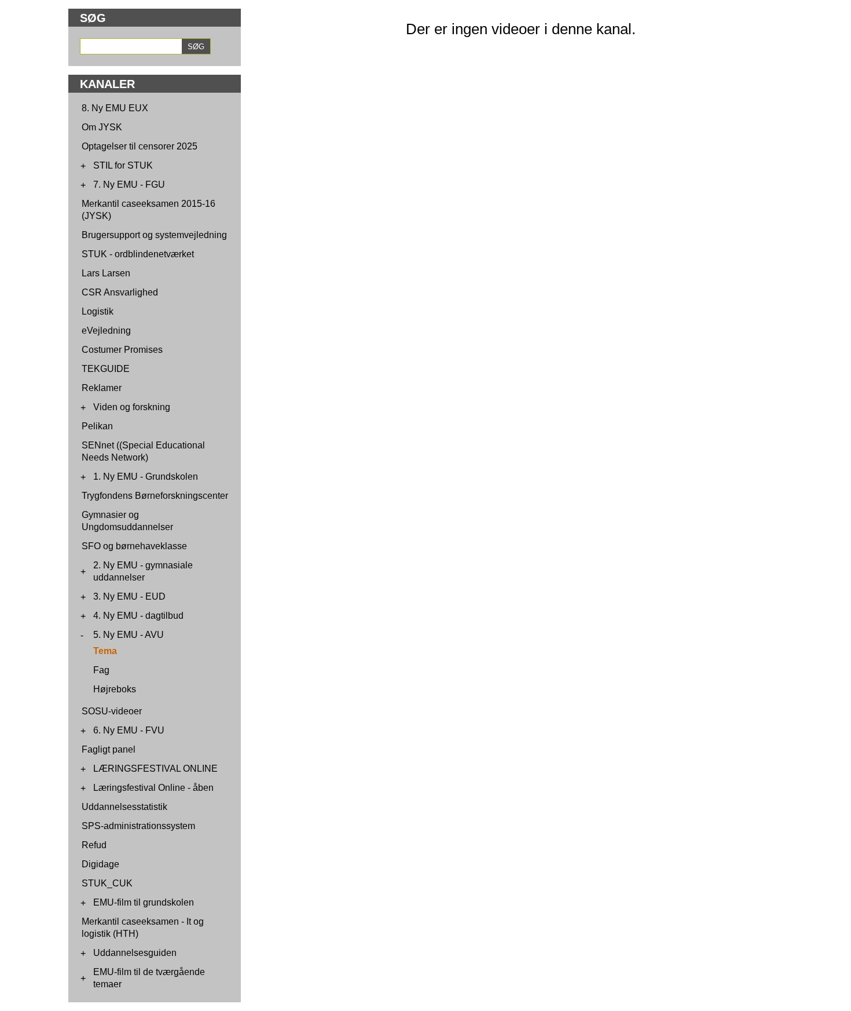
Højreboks (114, 689)
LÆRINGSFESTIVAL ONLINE (155, 768)
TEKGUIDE (106, 369)
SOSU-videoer (112, 711)
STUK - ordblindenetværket (138, 254)
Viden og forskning (131, 407)
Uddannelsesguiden (135, 953)
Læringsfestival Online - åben (153, 788)
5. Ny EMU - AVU (128, 635)
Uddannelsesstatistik (124, 807)
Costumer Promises (122, 350)
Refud (94, 845)
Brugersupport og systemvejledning (154, 235)
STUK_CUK (107, 883)
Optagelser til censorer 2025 (139, 146)
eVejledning (106, 330)
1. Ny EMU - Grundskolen (145, 476)
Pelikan (97, 426)
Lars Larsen (106, 273)
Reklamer (102, 388)
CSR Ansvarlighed (120, 292)
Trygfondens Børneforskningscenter (155, 496)
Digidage (100, 864)
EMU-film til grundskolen (143, 902)
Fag (101, 670)
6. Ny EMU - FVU (128, 730)
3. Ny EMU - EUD (129, 596)
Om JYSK (102, 127)
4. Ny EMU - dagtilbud (138, 616)
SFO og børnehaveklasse (134, 546)
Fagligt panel (108, 749)
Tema (105, 651)
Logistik (97, 311)
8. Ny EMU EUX (115, 108)
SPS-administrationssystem (138, 826)
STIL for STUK (123, 165)
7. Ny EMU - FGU (129, 184)
